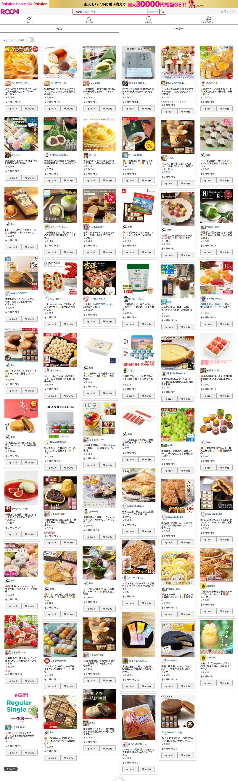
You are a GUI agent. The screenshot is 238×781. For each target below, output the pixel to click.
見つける (89, 19)
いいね (31, 109)
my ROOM (208, 19)
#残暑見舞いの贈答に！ (212, 304)
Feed (30, 19)
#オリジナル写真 (130, 89)
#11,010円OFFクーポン (102, 304)
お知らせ (148, 19)
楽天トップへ (229, 11)
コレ (14, 109)
